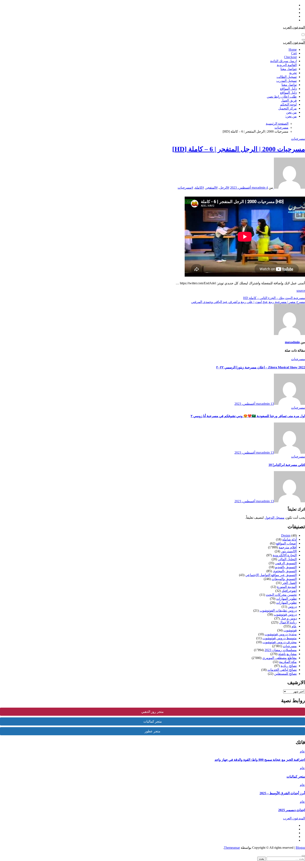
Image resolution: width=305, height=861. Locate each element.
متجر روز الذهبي (152, 711)
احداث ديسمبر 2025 (291, 810)
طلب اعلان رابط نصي (282, 96)
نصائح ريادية (289, 666)
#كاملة (199, 187)
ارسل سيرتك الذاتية (283, 61)
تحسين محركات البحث (281, 594)
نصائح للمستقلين (285, 673)
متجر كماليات (152, 721)
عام (294, 626)
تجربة (293, 73)
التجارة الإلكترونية (285, 555)
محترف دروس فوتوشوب (279, 642)
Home (293, 49)
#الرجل (224, 187)
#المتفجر (212, 187)
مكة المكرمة (288, 662)
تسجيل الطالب (287, 77)
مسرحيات (298, 138)
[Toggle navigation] (303, 39)
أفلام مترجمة (288, 547)
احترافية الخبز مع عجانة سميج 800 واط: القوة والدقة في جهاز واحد (260, 759)
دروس (292, 606)
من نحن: (291, 116)
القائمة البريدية (287, 65)
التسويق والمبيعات (284, 579)
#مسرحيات (185, 187)
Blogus (300, 847)
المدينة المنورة (287, 587)
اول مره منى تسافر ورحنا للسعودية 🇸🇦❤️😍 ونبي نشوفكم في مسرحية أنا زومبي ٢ (248, 416)
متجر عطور (152, 731)
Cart (294, 53)
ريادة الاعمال (288, 622)
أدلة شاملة (289, 539)
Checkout (290, 57)
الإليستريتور (289, 551)
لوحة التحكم (288, 104)
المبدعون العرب (294, 27)
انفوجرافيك (289, 590)
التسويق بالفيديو (286, 567)
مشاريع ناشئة (287, 654)
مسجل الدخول (274, 517)
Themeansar (232, 847)
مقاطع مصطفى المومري (279, 658)
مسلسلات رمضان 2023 (281, 650)
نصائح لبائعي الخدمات (282, 669)
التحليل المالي (287, 559)
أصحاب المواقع (286, 543)
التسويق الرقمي (286, 563)
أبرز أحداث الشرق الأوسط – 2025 (282, 793)
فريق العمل (289, 100)
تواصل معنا (289, 84)
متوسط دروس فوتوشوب (279, 638)
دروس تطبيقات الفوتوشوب (278, 610)
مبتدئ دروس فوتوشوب (281, 634)
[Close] (303, 855)
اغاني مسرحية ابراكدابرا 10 (286, 465)
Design (285, 535)
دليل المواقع (288, 88)
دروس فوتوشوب (285, 614)
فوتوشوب (290, 630)
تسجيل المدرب (286, 81)
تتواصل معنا (289, 69)
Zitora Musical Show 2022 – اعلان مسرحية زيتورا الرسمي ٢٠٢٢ (260, 367)
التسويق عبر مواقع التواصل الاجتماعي (271, 575)
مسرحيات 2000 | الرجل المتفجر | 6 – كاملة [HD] (238, 149)
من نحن (291, 112)
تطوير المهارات (286, 598)
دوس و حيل (289, 618)
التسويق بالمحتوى (285, 571)
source (300, 290)
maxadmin (259, 187)
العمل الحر (289, 583)
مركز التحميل (287, 108)
